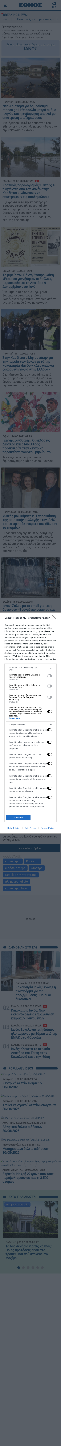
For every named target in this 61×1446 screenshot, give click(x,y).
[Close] (55, 618)
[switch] (49, 675)
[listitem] (30, 669)
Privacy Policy (47, 828)
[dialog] (30, 723)
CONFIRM (18, 818)
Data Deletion (13, 828)
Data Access (30, 828)
